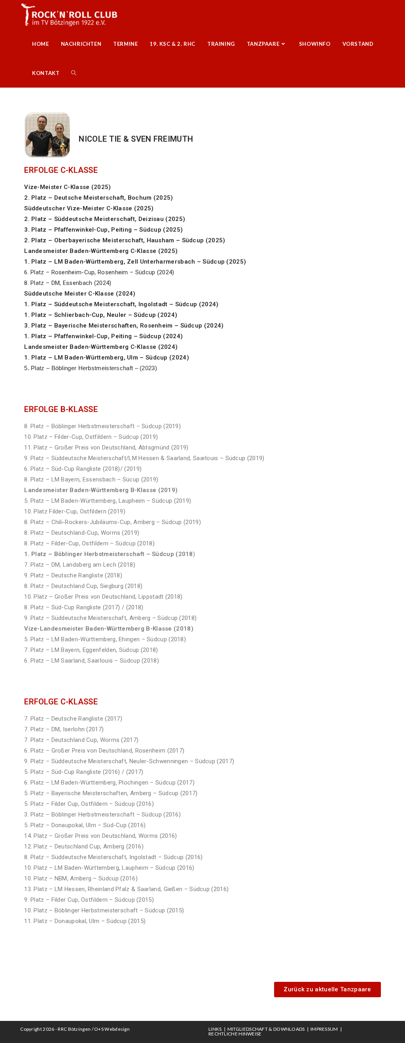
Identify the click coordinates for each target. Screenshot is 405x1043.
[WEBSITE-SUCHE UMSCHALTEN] (73, 73)
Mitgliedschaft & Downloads (266, 1029)
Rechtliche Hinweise (235, 1034)
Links (215, 1029)
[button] (327, 989)
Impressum (324, 1029)
